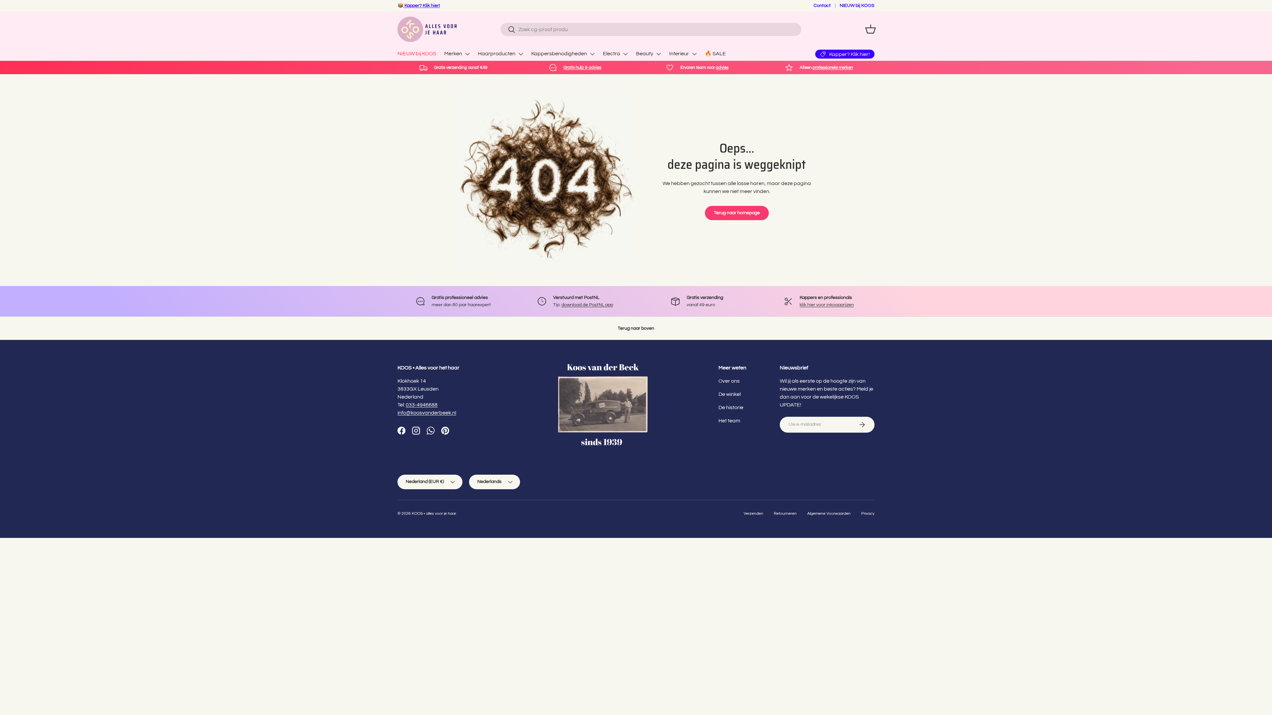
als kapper (665, 414)
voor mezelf (608, 414)
